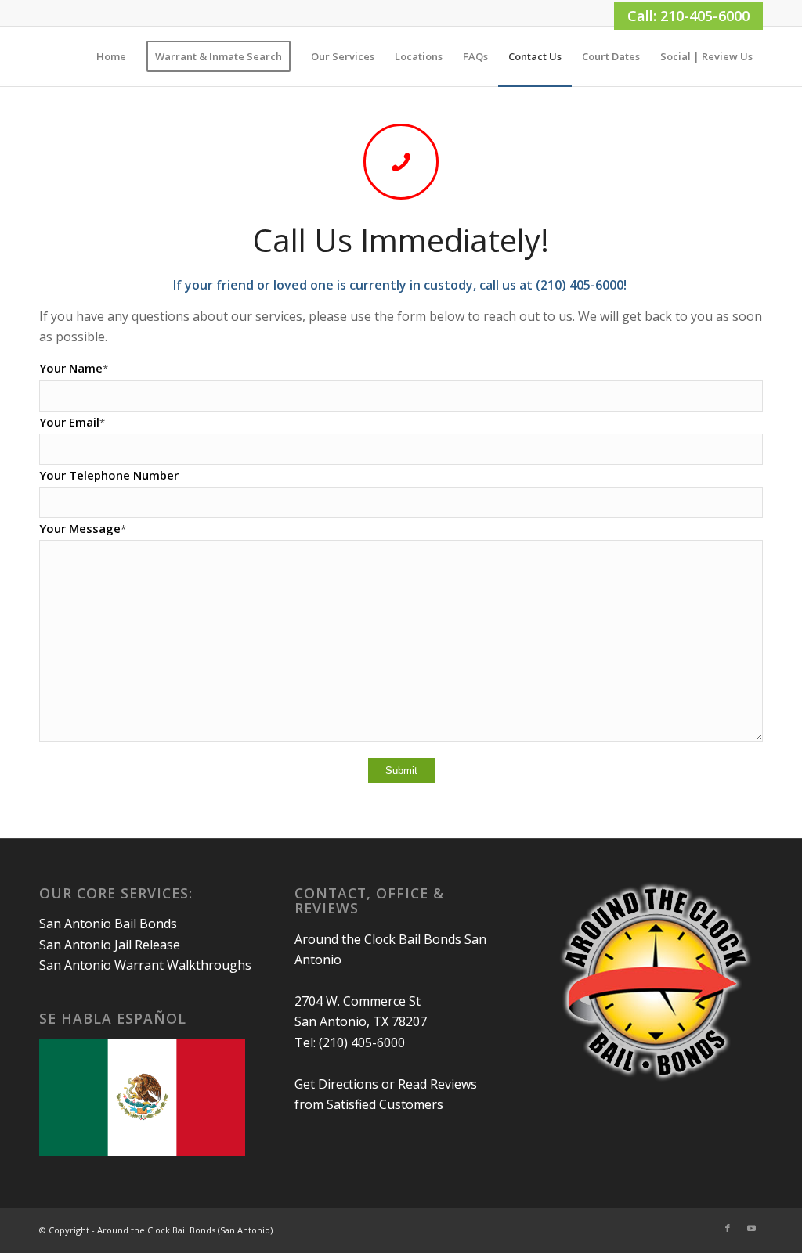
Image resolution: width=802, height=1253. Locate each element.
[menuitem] (111, 56)
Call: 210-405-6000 (688, 15)
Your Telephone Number (109, 475)
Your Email (72, 422)
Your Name (73, 368)
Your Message (82, 528)
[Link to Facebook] (727, 1228)
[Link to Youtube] (751, 1228)
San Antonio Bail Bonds (108, 923)
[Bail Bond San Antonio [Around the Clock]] (40, 56)
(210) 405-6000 (362, 1042)
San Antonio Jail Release (109, 944)
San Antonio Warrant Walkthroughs (145, 965)
